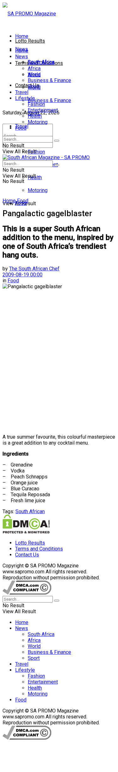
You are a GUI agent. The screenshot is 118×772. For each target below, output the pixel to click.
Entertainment (43, 110)
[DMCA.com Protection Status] (26, 532)
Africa (34, 68)
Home (21, 36)
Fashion (36, 152)
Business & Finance (49, 100)
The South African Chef (34, 269)
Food (20, 128)
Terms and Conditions (39, 549)
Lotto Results (30, 41)
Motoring (38, 190)
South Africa (41, 62)
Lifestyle (25, 98)
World (34, 74)
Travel (21, 92)
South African (30, 511)
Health (35, 116)
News (21, 57)
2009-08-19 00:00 (22, 275)
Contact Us (27, 85)
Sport (34, 86)
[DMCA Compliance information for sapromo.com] (27, 593)
